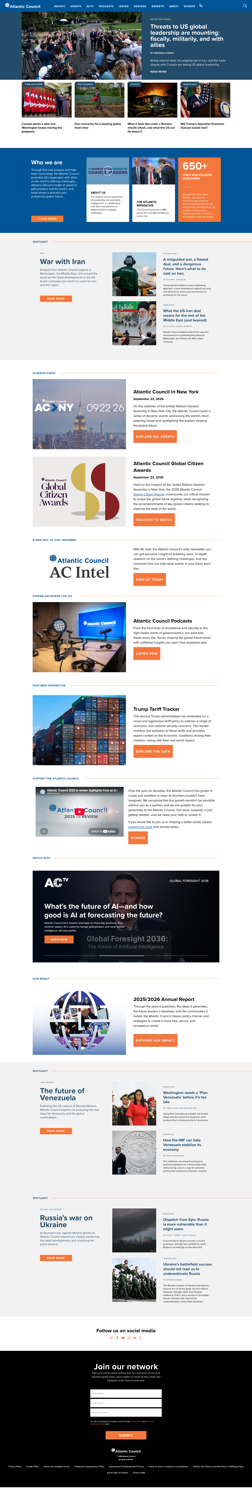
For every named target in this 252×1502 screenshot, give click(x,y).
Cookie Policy (32, 1466)
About (174, 6)
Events (76, 6)
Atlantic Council (168, 467)
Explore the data (153, 751)
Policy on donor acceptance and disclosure (168, 1466)
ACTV (90, 6)
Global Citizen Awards (148, 494)
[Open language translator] (200, 5)
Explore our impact (155, 1040)
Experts (158, 6)
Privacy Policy (136, 1422)
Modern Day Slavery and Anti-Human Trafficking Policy (218, 1466)
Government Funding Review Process (126, 1466)
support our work (140, 826)
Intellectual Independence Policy (89, 1466)
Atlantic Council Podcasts (162, 620)
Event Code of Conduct (117, 1472)
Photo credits (139, 1472)
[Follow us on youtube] (123, 1338)
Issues (124, 6)
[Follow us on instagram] (129, 1338)
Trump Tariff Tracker (156, 709)
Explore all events (155, 436)
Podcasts (106, 6)
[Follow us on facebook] (117, 1338)
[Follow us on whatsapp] (140, 1338)
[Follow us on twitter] (111, 1338)
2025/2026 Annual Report (163, 999)
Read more (158, 72)
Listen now (147, 653)
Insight (59, 6)
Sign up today (149, 579)
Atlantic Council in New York (166, 391)
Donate (189, 6)
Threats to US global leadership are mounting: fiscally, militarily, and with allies (186, 35)
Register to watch (154, 519)
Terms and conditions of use (57, 1466)
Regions (140, 6)
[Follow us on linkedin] (134, 1338)
